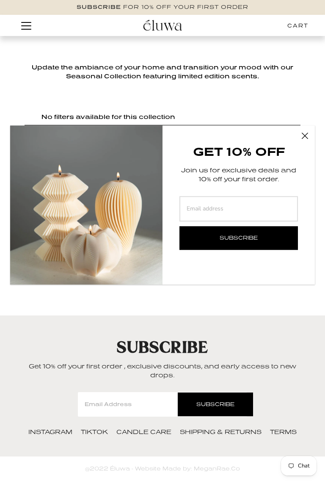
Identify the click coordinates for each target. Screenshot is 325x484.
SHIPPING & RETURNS (221, 431)
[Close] (305, 135)
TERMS (283, 431)
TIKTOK (94, 431)
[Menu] (26, 26)
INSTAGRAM (50, 431)
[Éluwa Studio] (162, 25)
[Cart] (301, 25)
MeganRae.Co (216, 468)
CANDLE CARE (143, 431)
